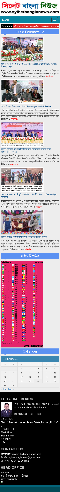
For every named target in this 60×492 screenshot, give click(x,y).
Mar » (11, 389)
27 (5, 385)
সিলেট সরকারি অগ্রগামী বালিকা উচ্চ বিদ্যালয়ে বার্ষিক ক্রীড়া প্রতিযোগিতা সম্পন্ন (26, 150)
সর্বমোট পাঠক (30, 256)
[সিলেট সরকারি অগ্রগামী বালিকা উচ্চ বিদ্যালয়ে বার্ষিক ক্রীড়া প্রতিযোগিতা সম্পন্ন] (22, 134)
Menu (5, 20)
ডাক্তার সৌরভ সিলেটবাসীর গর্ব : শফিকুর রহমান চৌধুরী (24, 237)
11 (46, 373)
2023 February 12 (30, 32)
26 (55, 381)
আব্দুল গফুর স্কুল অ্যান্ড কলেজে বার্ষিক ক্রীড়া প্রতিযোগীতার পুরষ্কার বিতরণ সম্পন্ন (29, 65)
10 (38, 373)
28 (13, 385)
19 (55, 377)
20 (5, 381)
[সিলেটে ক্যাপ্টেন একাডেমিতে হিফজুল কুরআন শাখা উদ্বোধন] (22, 91)
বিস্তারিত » (49, 76)
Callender (30, 351)
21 (13, 381)
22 (22, 381)
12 (55, 373)
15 (22, 377)
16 (30, 377)
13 (5, 377)
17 (38, 377)
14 (13, 377)
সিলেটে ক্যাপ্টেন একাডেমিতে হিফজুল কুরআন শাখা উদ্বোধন (26, 106)
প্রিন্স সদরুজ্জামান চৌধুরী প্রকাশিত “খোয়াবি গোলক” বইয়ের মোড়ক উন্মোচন (29, 196)
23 (30, 381)
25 (46, 381)
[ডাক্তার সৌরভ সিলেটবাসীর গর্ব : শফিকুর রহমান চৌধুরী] (22, 221)
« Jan (4, 389)
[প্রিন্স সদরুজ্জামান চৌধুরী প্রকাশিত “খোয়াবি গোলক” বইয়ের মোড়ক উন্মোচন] (22, 179)
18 (46, 377)
